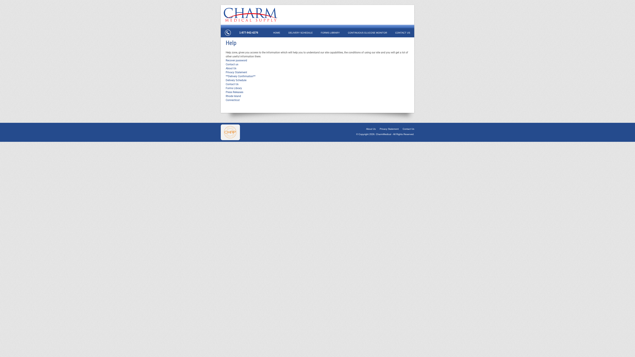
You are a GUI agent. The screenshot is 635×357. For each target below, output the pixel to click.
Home (276, 32)
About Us (231, 68)
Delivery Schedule (300, 32)
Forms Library (330, 32)
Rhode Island (233, 96)
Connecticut (233, 100)
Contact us (232, 64)
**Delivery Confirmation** (240, 76)
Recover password (236, 60)
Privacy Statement (236, 72)
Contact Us (402, 32)
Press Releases (234, 92)
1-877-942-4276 (248, 32)
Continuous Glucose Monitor (367, 32)
